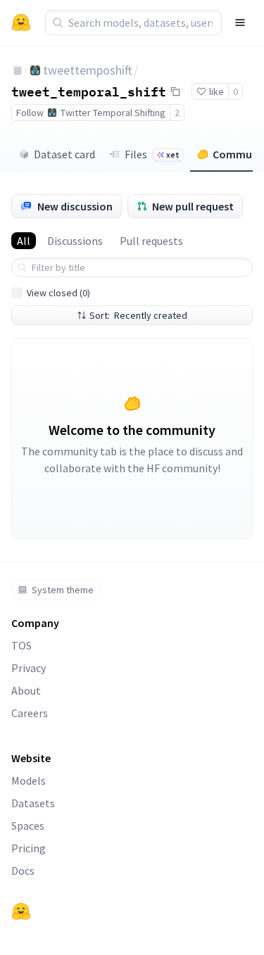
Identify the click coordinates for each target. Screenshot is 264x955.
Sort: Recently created (138, 315)
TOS (21, 645)
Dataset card (64, 154)
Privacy (28, 668)
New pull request (193, 206)
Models (28, 780)
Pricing (28, 848)
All (23, 241)
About (26, 690)
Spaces (27, 825)
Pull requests (151, 241)
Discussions (75, 241)
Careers (29, 713)
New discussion (75, 206)
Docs (22, 871)
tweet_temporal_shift (88, 90)
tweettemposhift (87, 70)
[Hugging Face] (21, 911)
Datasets (33, 803)
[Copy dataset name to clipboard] (175, 91)
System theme (63, 589)
